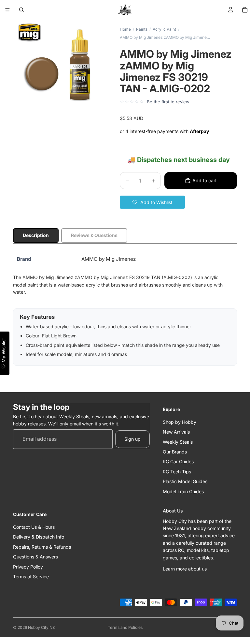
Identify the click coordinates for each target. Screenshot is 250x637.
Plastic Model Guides (185, 481)
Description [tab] (36, 235)
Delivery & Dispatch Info (38, 537)
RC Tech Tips (177, 471)
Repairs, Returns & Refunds (42, 547)
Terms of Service (31, 576)
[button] (152, 202)
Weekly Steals (178, 441)
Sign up (132, 439)
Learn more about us (185, 568)
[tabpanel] (125, 309)
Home (125, 29)
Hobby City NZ (41, 627)
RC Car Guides (178, 461)
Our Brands (175, 451)
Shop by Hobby (179, 422)
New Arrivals (176, 432)
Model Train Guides (183, 491)
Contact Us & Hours (34, 527)
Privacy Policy (28, 566)
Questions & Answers (35, 556)
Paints (141, 29)
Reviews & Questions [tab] (94, 235)
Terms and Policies (125, 627)
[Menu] (7, 9)
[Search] (21, 10)
